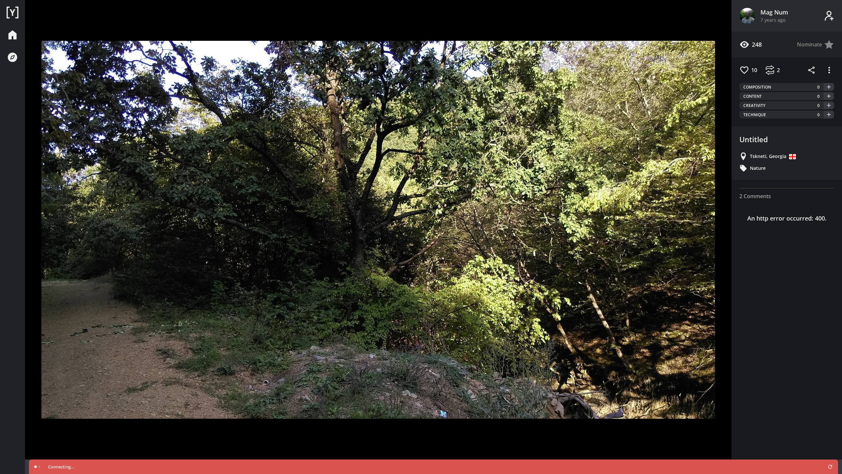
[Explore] (12, 57)
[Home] (12, 12)
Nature (758, 168)
